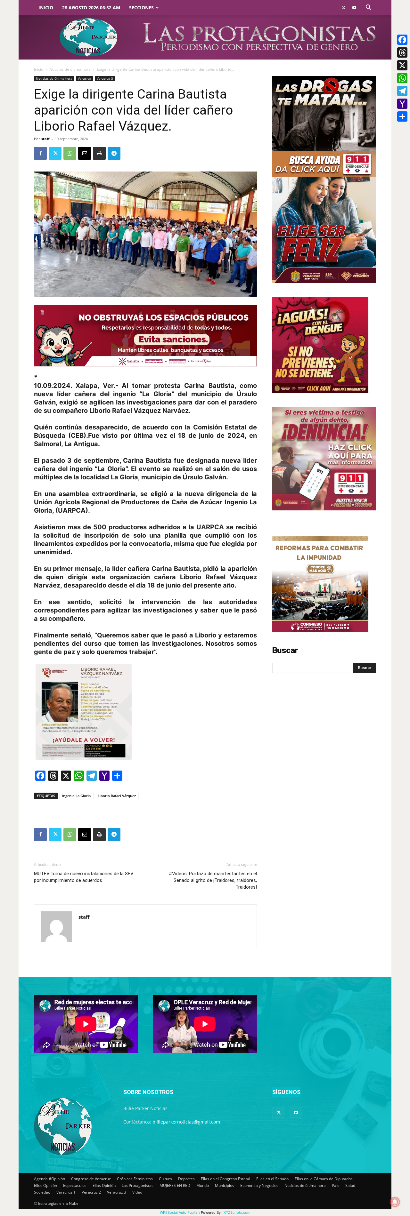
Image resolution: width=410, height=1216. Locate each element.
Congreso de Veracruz (91, 1178)
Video (137, 1192)
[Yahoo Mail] (402, 103)
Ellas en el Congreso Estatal (225, 1178)
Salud (350, 1185)
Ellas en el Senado (272, 1178)
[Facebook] (40, 153)
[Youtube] (354, 7)
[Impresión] (99, 153)
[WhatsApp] (69, 153)
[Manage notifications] (395, 1202)
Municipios (224, 1185)
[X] (402, 65)
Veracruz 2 (91, 1192)
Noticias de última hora (70, 69)
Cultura (165, 1178)
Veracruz (84, 78)
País (335, 1185)
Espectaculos (74, 1185)
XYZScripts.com (237, 1212)
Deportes (186, 1178)
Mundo (202, 1185)
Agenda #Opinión (49, 1178)
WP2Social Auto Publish (180, 1212)
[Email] (84, 153)
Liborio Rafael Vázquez (117, 795)
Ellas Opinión (104, 1185)
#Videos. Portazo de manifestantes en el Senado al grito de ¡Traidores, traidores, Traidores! (213, 880)
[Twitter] (343, 7)
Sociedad (42, 1192)
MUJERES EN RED (175, 1185)
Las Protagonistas (137, 1185)
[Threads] (402, 52)
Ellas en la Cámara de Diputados (324, 1178)
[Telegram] (114, 153)
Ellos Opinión (45, 1185)
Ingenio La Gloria (76, 795)
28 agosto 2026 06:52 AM (91, 7)
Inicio (45, 7)
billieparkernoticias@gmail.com (186, 1122)
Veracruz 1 (66, 1192)
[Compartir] (402, 116)
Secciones (141, 7)
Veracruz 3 (105, 78)
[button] (368, 8)
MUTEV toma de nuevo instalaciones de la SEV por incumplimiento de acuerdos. (84, 877)
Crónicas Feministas (135, 1178)
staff (45, 138)
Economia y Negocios (259, 1185)
